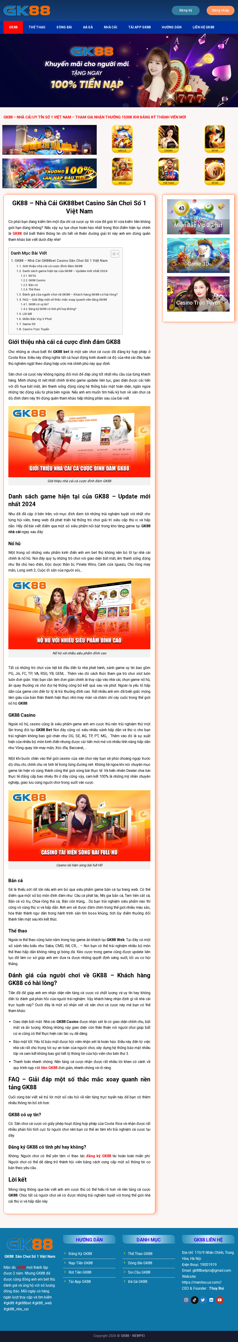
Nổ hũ (32, 275)
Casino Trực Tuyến (36, 329)
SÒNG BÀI (64, 27)
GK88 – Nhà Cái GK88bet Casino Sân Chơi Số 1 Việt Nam (61, 261)
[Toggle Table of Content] (112, 254)
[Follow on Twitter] (203, 1300)
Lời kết (27, 314)
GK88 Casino (37, 280)
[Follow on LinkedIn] (211, 1300)
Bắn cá (33, 285)
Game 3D (29, 324)
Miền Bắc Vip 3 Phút (37, 319)
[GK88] (26, 11)
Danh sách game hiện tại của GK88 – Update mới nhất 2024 (65, 271)
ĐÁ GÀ (88, 27)
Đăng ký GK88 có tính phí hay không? (52, 309)
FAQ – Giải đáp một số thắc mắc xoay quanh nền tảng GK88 (65, 299)
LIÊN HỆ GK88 (203, 27)
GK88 (13, 27)
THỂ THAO (37, 27)
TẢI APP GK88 (139, 27)
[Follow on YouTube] (220, 1300)
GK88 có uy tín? (39, 304)
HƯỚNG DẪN (172, 27)
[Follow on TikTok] (194, 1300)
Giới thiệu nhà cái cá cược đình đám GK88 (53, 266)
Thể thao (34, 289)
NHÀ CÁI (110, 27)
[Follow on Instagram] (186, 1300)
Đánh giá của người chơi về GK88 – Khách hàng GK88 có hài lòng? (70, 294)
